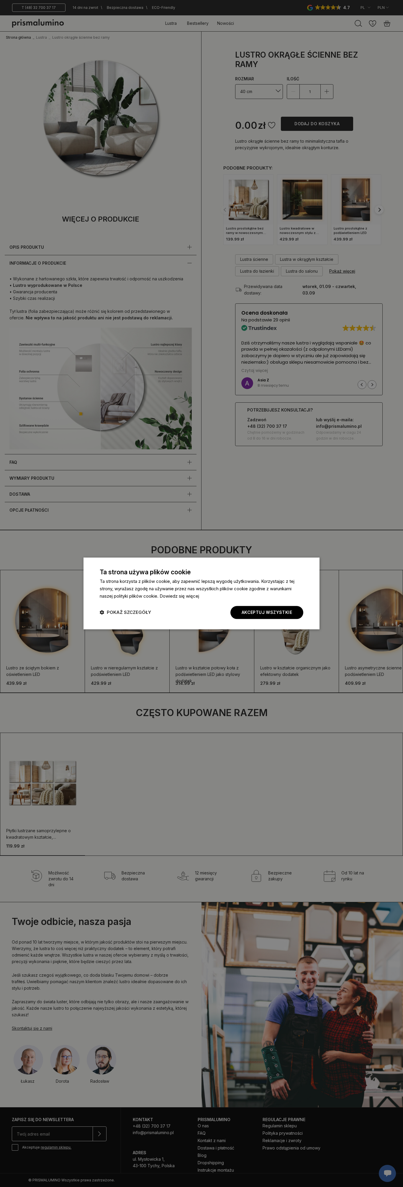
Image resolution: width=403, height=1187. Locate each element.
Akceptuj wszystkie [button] (267, 612)
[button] (125, 612)
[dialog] (201, 593)
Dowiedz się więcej (179, 596)
